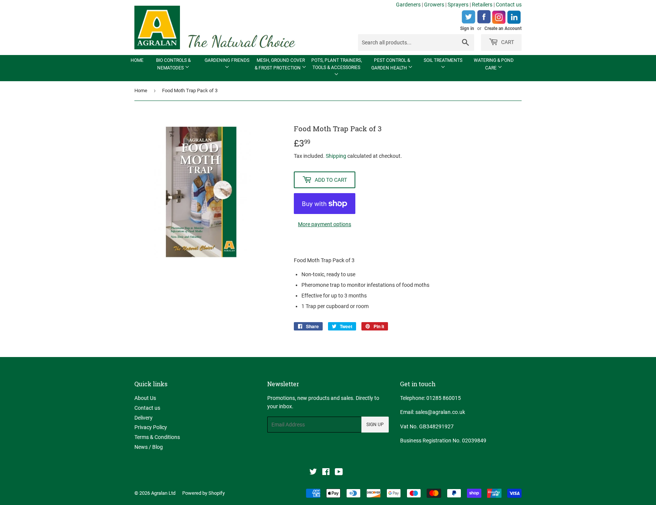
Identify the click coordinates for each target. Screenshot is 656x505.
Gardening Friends (227, 60)
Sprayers (458, 5)
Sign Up (375, 424)
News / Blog (148, 447)
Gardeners (408, 5)
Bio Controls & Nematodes (173, 64)
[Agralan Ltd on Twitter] (313, 473)
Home (137, 60)
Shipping (336, 156)
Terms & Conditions (157, 437)
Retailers (482, 5)
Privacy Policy (150, 427)
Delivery (143, 418)
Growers (434, 5)
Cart (507, 42)
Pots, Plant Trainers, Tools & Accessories (336, 64)
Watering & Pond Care (494, 64)
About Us (145, 398)
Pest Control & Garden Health (390, 64)
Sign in (467, 28)
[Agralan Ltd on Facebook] (326, 473)
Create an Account (503, 28)
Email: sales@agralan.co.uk (432, 412)
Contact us (509, 5)
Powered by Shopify (203, 493)
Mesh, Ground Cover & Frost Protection (280, 64)
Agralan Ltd (163, 493)
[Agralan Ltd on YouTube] (339, 473)
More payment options (324, 224)
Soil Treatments (443, 60)
